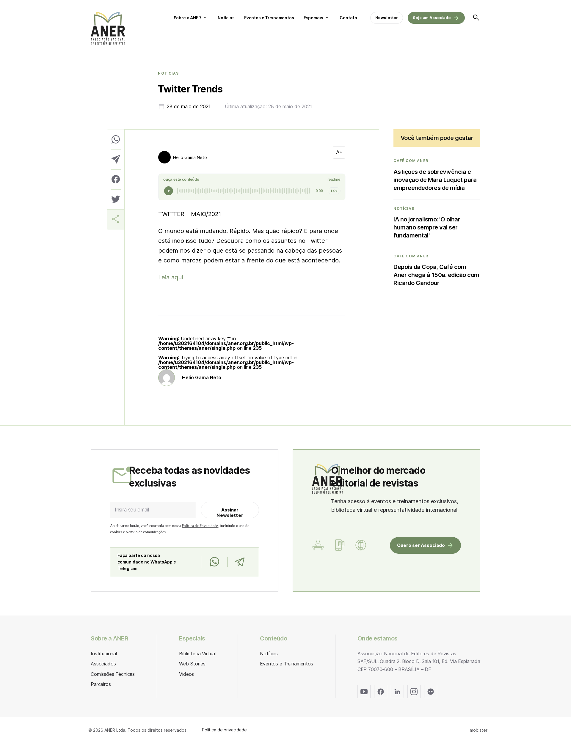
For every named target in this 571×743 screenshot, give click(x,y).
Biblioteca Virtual (197, 654)
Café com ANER (410, 161)
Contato (348, 17)
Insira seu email (132, 510)
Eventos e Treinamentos (269, 17)
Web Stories (192, 664)
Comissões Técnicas (113, 674)
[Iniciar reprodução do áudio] (168, 190)
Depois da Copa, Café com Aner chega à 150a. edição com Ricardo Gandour (436, 275)
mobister (478, 730)
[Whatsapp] (214, 562)
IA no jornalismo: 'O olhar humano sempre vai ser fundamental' (426, 227)
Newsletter (386, 17)
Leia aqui (170, 277)
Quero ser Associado (421, 545)
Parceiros (101, 684)
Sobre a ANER (187, 17)
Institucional (104, 654)
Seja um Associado (432, 17)
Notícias (226, 17)
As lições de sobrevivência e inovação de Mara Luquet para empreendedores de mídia (434, 179)
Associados (103, 664)
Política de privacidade (224, 729)
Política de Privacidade (200, 525)
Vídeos (186, 674)
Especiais (313, 17)
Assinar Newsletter (230, 512)
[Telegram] (240, 562)
